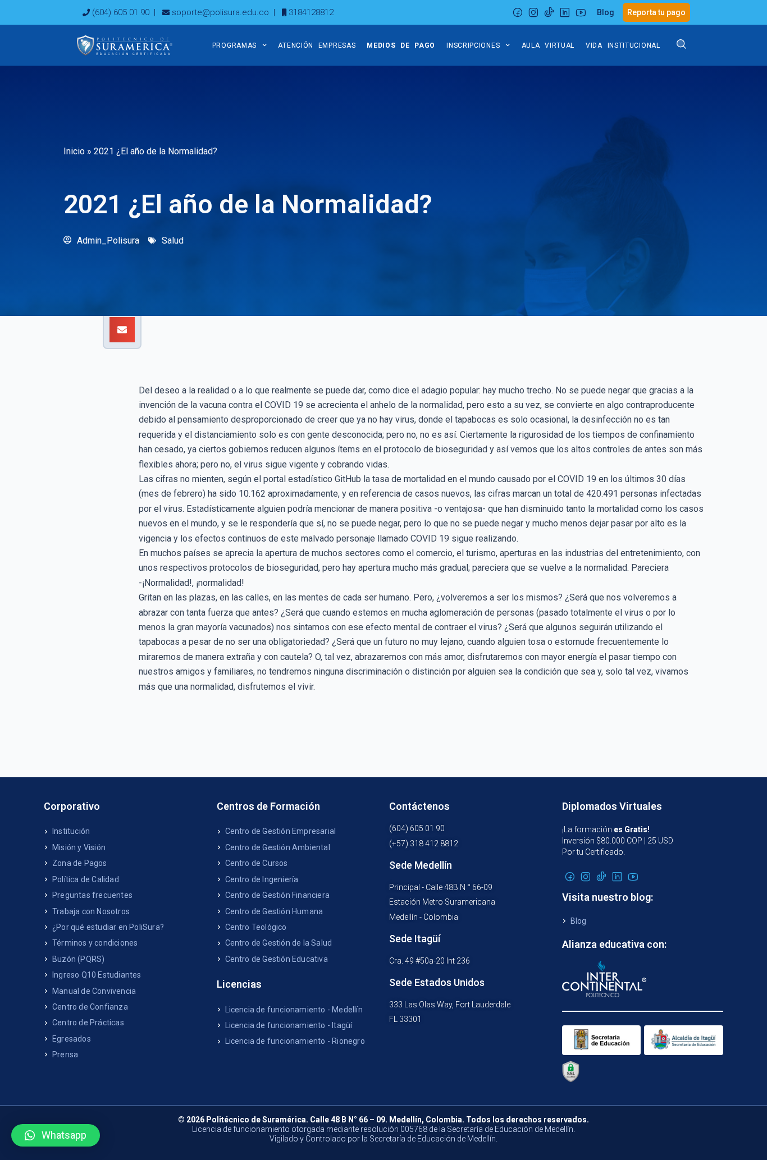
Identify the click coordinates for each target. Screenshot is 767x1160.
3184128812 (311, 12)
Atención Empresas (316, 45)
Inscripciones (473, 45)
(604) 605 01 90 (120, 12)
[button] (122, 329)
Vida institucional (623, 45)
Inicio (74, 151)
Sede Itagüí (414, 938)
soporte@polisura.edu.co (220, 12)
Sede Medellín (420, 865)
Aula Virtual (548, 45)
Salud (173, 240)
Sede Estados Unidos (437, 982)
